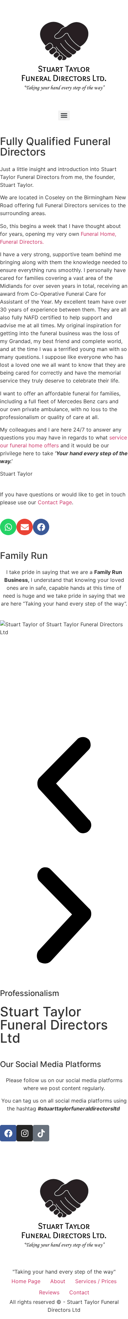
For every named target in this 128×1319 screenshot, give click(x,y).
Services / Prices (96, 1281)
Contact (79, 1292)
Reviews (49, 1292)
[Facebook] (41, 527)
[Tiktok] (41, 1133)
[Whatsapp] (8, 527)
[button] (64, 786)
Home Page (25, 1281)
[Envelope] (24, 527)
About (57, 1281)
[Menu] (64, 115)
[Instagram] (24, 1133)
